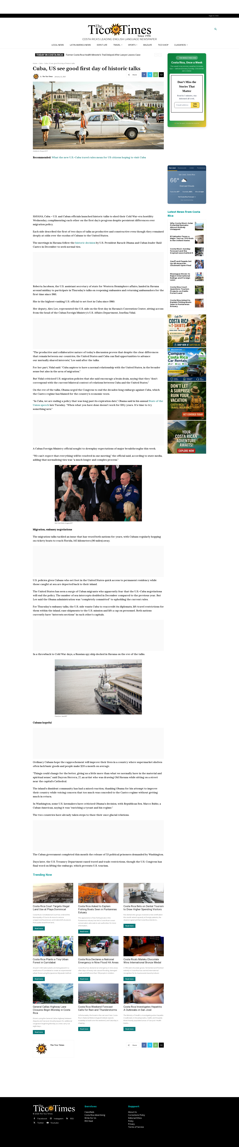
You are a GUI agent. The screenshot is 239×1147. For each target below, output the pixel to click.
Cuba (41, 63)
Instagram (58, 1118)
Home (35, 63)
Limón (192, 168)
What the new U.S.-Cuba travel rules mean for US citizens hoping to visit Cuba (99, 157)
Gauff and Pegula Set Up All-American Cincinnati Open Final (180, 263)
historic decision (85, 242)
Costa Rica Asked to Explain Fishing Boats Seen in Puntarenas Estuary (97, 909)
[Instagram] (50, 1118)
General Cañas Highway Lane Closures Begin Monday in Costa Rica (51, 1009)
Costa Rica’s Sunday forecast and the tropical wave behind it (181, 251)
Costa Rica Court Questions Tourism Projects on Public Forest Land (179, 290)
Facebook (42, 1118)
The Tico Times (47, 76)
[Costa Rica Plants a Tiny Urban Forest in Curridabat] (53, 946)
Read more (39, 928)
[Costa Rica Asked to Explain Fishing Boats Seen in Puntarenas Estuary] (98, 893)
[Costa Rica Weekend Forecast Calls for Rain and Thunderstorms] (98, 993)
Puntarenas (201, 168)
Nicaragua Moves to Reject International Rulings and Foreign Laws (180, 277)
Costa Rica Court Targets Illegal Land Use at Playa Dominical (51, 908)
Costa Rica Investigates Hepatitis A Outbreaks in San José (142, 1008)
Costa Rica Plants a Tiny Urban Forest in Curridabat (50, 961)
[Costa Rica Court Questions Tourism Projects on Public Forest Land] (199, 290)
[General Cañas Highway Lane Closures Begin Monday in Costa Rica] (53, 993)
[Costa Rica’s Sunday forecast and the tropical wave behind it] (199, 251)
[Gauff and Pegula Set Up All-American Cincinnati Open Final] (199, 264)
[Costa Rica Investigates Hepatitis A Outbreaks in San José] (143, 993)
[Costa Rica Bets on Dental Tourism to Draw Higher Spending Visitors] (143, 893)
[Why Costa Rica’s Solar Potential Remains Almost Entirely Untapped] (199, 226)
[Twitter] (149, 74)
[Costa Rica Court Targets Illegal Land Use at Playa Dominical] (53, 893)
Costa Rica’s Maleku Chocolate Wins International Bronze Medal (142, 961)
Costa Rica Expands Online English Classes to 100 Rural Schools (100, 55)
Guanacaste (182, 168)
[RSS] (67, 1118)
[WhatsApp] (155, 74)
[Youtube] (47, 1122)
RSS (72, 1118)
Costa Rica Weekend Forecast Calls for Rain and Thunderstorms (97, 1008)
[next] (160, 54)
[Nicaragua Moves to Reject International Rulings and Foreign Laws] (199, 276)
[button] (216, 29)
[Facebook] (144, 74)
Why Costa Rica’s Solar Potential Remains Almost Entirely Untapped (181, 226)
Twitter (40, 1123)
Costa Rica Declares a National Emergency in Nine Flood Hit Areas (98, 961)
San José (172, 168)
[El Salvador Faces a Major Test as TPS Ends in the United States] (199, 239)
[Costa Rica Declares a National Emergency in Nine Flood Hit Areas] (98, 946)
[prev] (156, 54)
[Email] (161, 74)
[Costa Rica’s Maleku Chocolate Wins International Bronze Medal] (143, 946)
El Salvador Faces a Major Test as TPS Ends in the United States (182, 238)
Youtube (55, 1123)
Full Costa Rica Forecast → (187, 197)
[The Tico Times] (36, 76)
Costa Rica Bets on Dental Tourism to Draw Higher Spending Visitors (143, 908)
